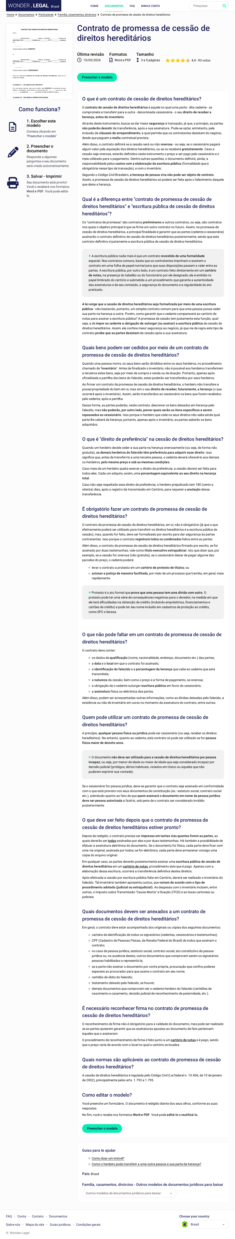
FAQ (132, 6)
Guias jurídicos (60, 1224)
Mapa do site (35, 1224)
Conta (21, 1216)
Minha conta (150, 6)
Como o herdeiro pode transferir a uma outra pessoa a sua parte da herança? (146, 1164)
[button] (171, 1193)
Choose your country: (194, 1216)
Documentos (114, 6)
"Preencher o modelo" (41, 136)
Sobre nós (13, 1224)
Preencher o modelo (97, 77)
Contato (38, 1216)
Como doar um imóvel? (108, 1158)
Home (94, 6)
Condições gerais (88, 1224)
